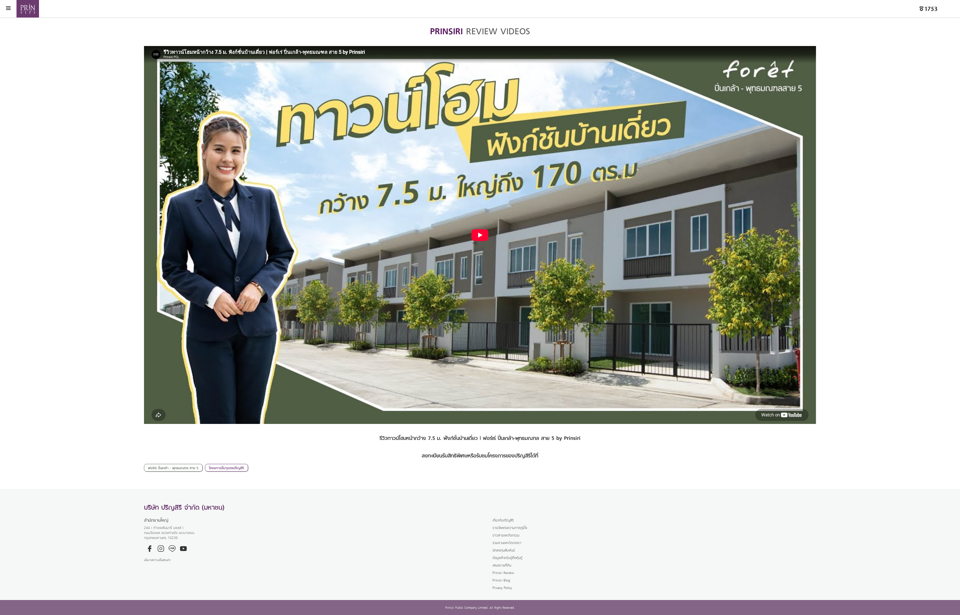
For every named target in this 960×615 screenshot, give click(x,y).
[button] (8, 9)
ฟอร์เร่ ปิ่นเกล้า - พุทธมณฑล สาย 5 (173, 467)
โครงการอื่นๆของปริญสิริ (226, 467)
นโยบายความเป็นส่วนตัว (157, 560)
